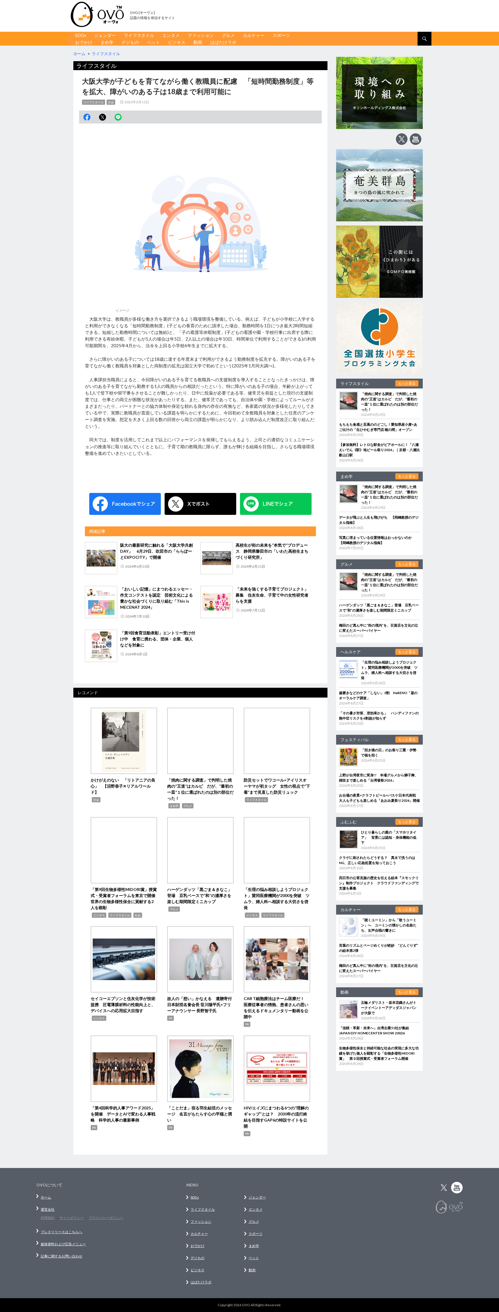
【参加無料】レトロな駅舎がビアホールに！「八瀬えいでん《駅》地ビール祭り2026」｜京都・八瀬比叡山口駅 (379, 449)
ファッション (201, 35)
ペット (153, 42)
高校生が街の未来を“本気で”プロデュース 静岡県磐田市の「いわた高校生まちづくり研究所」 (272, 551)
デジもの (130, 42)
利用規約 (48, 1218)
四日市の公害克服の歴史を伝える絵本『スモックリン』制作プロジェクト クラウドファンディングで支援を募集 (379, 883)
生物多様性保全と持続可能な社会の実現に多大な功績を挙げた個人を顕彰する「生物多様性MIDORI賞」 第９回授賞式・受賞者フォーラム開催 (379, 1053)
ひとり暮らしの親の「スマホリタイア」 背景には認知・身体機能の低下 (388, 837)
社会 (111, 102)
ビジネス (176, 42)
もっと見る (407, 383)
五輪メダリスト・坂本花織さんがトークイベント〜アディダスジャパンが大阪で (388, 1007)
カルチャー (254, 35)
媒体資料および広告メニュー (63, 1244)
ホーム (46, 1197)
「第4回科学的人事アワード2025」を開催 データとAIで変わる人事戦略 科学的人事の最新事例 (123, 1113)
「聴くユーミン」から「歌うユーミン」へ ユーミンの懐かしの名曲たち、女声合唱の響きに (388, 925)
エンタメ (171, 35)
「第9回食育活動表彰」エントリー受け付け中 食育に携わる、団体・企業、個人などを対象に (157, 638)
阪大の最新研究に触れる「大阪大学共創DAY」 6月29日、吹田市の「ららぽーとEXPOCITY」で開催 (156, 551)
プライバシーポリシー (106, 1218)
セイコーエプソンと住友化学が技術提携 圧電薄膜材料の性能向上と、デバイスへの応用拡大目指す (123, 1004)
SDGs (80, 35)
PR (170, 1018)
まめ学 (106, 42)
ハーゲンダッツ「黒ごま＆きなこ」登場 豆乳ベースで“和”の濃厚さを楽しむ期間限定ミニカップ (199, 895)
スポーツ (281, 35)
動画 (197, 42)
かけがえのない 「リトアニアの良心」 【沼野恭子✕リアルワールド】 (123, 786)
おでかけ (83, 42)
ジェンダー (105, 35)
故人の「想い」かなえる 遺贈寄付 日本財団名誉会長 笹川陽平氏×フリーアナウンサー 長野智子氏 (201, 1004)
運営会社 (48, 1209)
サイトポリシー (71, 1218)
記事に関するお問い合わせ (61, 1256)
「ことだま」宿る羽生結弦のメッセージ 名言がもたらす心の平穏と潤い (199, 1113)
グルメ (228, 35)
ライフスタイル (139, 35)
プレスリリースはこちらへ (61, 1232)
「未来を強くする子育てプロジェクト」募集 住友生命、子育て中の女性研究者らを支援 (272, 594)
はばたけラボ (223, 42)
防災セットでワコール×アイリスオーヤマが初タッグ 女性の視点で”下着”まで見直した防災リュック (277, 786)
